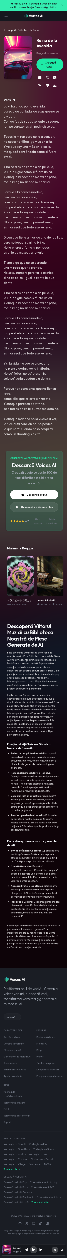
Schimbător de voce (15, 1069)
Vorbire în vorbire (14, 1043)
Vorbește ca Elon (38, 1144)
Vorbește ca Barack (42, 1159)
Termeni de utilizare (15, 1102)
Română (10, 1017)
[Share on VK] (39, 85)
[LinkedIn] (47, 1223)
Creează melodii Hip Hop (44, 1182)
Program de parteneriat (49, 1076)
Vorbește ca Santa (43, 1149)
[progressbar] (33, 1255)
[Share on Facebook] (39, 77)
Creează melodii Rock (16, 1187)
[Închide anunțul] (62, 5)
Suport (7, 1122)
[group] (33, 1255)
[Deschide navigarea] (6, 16)
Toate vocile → (12, 1169)
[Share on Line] (47, 85)
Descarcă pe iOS (37, 494)
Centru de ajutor (45, 1063)
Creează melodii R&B (42, 1187)
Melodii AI (41, 1043)
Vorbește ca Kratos (15, 1154)
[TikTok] (40, 1223)
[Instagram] (34, 1223)
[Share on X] (54, 77)
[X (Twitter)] (27, 1223)
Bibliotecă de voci (46, 1037)
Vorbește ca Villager (15, 1164)
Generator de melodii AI (17, 1056)
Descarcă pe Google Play (37, 507)
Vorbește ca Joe (38, 1154)
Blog (39, 1050)
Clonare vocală (12, 1050)
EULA (6, 1109)
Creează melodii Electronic (19, 1197)
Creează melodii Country (18, 1192)
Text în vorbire (12, 1037)
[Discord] (20, 1223)
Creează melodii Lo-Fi (16, 1202)
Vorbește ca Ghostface (17, 1149)
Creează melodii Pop (15, 1182)
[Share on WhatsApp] (47, 77)
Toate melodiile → (41, 1202)
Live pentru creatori (47, 1069)
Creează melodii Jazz (49, 1197)
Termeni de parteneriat (17, 1115)
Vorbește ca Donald (15, 1144)
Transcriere (10, 1063)
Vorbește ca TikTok (40, 1164)
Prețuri (40, 1056)
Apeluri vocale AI (13, 1076)
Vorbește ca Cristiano (16, 1159)
